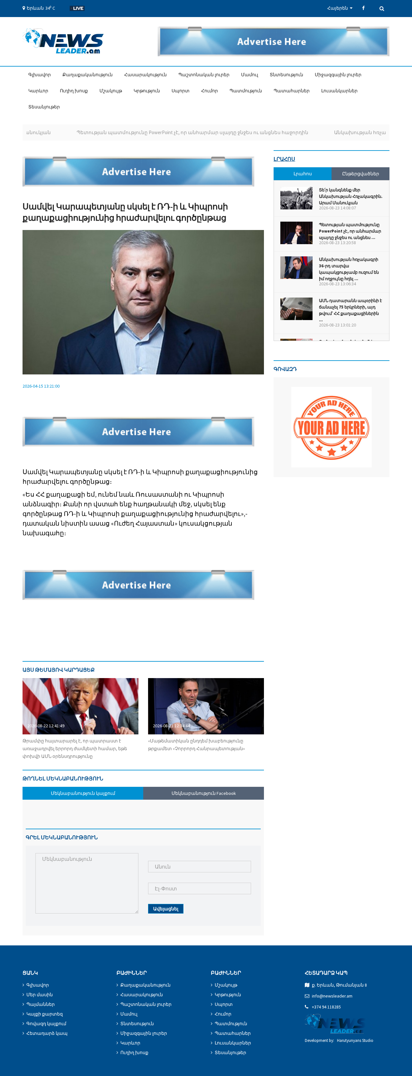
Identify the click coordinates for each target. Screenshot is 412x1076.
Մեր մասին (39, 995)
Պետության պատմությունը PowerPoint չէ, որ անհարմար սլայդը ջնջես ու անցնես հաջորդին (168, 132)
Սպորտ (181, 91)
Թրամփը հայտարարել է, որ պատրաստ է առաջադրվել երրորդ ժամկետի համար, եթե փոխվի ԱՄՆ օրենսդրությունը (75, 748)
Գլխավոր (39, 75)
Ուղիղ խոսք (74, 91)
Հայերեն (338, 8)
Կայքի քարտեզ (44, 1014)
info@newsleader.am (332, 996)
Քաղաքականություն (87, 75)
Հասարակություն (145, 75)
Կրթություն (147, 91)
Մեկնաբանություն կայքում (83, 793)
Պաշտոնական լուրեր (203, 75)
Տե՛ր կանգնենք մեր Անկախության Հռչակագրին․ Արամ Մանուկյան (350, 196)
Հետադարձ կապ (47, 1033)
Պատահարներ (292, 91)
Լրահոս (284, 159)
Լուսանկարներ (339, 91)
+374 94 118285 (326, 1007)
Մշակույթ (110, 91)
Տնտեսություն (286, 75)
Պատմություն (245, 91)
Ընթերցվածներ (360, 174)
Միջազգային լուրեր (338, 75)
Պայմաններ (40, 1004)
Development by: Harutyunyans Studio (339, 1040)
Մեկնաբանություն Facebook (204, 793)
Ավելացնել (165, 909)
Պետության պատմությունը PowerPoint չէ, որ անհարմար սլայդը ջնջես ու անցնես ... (350, 231)
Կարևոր (38, 91)
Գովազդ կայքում (46, 1023)
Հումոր (209, 91)
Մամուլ (249, 75)
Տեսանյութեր (44, 107)
